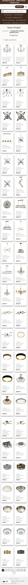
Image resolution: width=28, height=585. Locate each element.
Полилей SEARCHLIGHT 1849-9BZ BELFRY (20, 279)
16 (18, 570)
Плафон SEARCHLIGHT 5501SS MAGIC (20, 453)
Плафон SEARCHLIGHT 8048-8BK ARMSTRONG (6, 432)
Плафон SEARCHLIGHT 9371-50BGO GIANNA (20, 366)
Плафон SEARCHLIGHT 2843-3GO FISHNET (6, 561)
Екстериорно (18, 14)
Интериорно (8, 14)
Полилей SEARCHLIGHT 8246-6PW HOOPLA (20, 147)
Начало (5, 31)
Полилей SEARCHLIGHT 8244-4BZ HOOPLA (6, 191)
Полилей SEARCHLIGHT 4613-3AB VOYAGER (6, 235)
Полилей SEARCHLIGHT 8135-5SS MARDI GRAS (20, 191)
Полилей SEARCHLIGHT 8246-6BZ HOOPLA (6, 169)
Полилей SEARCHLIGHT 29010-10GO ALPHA (6, 257)
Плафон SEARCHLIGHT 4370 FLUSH (20, 497)
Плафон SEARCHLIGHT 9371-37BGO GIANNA (6, 388)
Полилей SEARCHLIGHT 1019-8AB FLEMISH (20, 300)
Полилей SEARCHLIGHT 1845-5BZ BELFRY (7, 299)
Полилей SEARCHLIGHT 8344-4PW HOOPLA (6, 125)
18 (24, 570)
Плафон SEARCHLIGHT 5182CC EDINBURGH (6, 476)
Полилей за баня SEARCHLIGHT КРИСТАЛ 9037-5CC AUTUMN (7, 59)
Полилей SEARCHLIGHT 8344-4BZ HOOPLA (20, 125)
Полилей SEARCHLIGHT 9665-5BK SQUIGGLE (20, 103)
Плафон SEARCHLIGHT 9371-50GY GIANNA (6, 366)
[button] (26, 6)
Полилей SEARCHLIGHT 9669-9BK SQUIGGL (6, 103)
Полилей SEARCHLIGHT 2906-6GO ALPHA (20, 235)
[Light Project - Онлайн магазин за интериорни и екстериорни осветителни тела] (7, 6)
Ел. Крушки (7, 23)
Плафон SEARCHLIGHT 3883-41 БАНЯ (6, 540)
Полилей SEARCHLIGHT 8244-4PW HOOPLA (20, 169)
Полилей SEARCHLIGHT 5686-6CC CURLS (6, 213)
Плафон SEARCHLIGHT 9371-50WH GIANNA (20, 344)
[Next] (14, 573)
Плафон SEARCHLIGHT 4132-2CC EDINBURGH (6, 519)
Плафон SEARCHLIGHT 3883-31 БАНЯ (20, 540)
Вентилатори (18, 17)
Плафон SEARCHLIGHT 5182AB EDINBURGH (20, 476)
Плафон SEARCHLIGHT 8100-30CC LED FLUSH (20, 410)
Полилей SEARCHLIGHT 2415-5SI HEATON (6, 279)
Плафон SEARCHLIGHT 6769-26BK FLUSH (6, 454)
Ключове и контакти (18, 23)
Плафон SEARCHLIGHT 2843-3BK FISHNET (20, 561)
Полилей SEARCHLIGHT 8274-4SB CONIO (6, 147)
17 (21, 570)
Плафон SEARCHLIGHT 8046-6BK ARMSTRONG (20, 432)
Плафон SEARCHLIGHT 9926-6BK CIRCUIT (20, 322)
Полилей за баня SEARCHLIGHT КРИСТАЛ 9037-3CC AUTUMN (20, 59)
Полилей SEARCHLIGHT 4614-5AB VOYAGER (20, 213)
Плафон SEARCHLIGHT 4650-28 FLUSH (6, 497)
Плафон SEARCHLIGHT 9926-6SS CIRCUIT (7, 321)
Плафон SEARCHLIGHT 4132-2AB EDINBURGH (20, 519)
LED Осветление (21, 20)
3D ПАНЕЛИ (9, 17)
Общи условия (14, 578)
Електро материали (8, 20)
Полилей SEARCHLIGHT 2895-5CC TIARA (20, 257)
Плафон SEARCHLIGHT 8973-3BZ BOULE (6, 409)
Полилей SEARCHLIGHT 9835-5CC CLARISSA (20, 81)
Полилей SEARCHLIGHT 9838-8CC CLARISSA (6, 81)
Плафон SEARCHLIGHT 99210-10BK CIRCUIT (6, 344)
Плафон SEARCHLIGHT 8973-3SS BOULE (20, 387)
